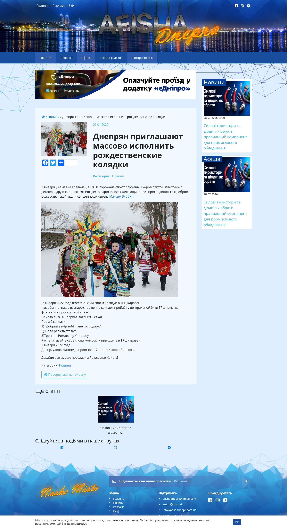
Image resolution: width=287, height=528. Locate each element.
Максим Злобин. (121, 196)
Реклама (59, 6)
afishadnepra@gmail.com (179, 498)
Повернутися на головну (66, 374)
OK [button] (237, 522)
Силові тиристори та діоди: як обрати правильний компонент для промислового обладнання (225, 137)
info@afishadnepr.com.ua (179, 510)
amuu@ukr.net (172, 504)
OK (246, 481)
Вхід (72, 6)
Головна (43, 6)
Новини (54, 117)
